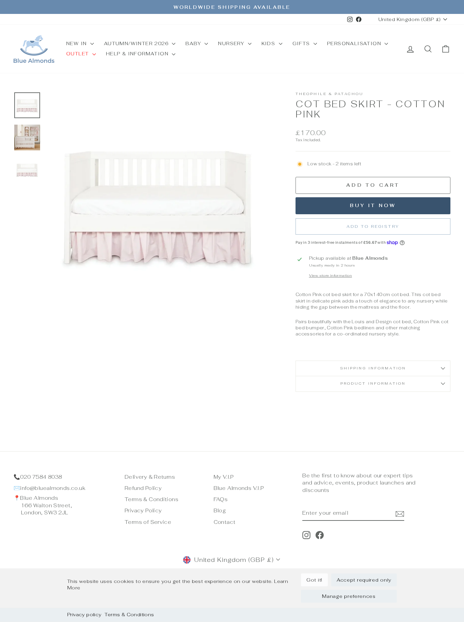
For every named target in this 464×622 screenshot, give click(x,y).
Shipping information (373, 368)
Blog (220, 510)
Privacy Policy (143, 510)
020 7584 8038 (41, 477)
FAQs (221, 499)
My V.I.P (224, 477)
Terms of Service (148, 522)
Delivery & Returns (150, 477)
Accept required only (364, 580)
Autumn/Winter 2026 (137, 43)
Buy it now (373, 205)
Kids (269, 43)
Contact (225, 522)
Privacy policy (84, 614)
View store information (330, 275)
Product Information (373, 383)
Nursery (232, 43)
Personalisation (355, 43)
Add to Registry (372, 226)
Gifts (302, 43)
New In (77, 43)
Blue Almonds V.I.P (239, 488)
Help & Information (138, 54)
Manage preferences (349, 596)
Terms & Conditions (129, 614)
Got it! (314, 580)
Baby (194, 43)
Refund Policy (143, 488)
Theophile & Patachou (329, 94)
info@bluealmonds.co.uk (52, 488)
